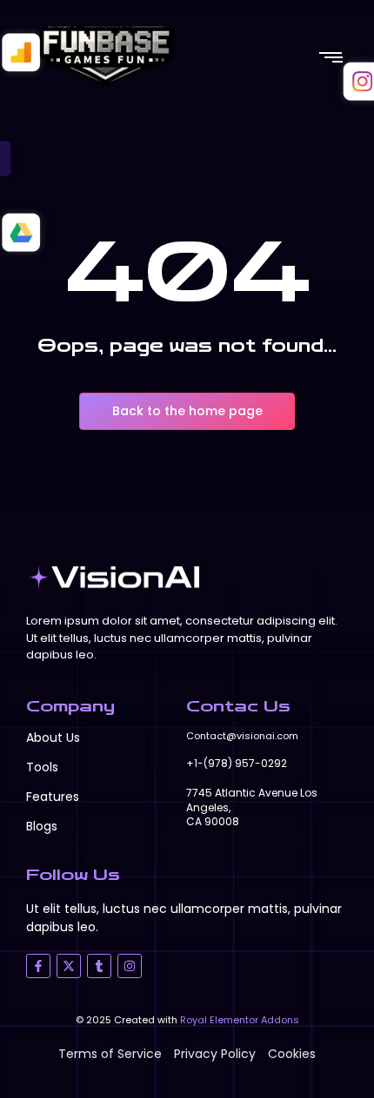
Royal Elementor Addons (239, 1020)
